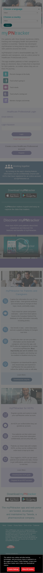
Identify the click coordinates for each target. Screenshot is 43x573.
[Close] (40, 557)
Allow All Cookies (28, 569)
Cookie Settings (13, 569)
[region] (21, 563)
